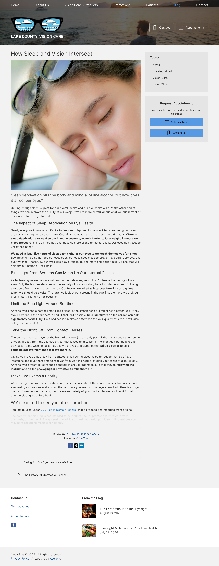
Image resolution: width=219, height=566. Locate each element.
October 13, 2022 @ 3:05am (83, 434)
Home (15, 5)
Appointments (194, 27)
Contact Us (178, 132)
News (156, 64)
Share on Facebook (70, 445)
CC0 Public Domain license (58, 409)
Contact (202, 5)
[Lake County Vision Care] (37, 27)
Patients (152, 5)
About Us (42, 5)
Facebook (13, 525)
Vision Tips (82, 438)
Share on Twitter (76, 445)
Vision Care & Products (81, 5)
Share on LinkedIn (81, 445)
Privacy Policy (20, 558)
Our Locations (20, 506)
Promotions (122, 5)
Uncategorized (162, 71)
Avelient (55, 558)
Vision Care (160, 77)
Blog (177, 5)
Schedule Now (178, 122)
